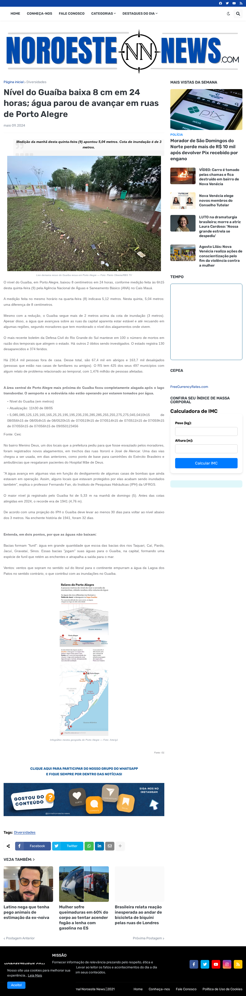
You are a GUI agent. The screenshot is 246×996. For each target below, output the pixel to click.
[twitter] (227, 3)
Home (138, 989)
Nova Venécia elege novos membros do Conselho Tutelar (216, 200)
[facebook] (220, 3)
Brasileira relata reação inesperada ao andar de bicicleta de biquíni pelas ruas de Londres (138, 914)
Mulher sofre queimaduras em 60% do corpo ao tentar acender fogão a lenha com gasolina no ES (83, 917)
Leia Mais (35, 975)
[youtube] (234, 3)
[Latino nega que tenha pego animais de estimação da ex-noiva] (28, 884)
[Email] (109, 846)
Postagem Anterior (20, 938)
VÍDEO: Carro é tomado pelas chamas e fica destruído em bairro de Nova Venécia (219, 177)
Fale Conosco (186, 989)
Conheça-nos (159, 989)
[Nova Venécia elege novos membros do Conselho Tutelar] (183, 200)
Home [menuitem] (15, 14)
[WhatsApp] (89, 846)
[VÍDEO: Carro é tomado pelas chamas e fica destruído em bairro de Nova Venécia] (183, 176)
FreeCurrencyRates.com (189, 387)
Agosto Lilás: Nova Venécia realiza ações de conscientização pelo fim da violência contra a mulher (220, 256)
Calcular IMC (206, 463)
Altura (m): (184, 441)
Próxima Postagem (147, 938)
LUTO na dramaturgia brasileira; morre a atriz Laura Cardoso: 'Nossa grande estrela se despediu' (220, 226)
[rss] (241, 3)
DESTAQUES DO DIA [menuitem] (139, 14)
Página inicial (14, 82)
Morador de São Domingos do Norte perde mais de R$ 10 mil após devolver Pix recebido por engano (204, 149)
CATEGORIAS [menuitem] (102, 14)
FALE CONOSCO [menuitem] (72, 14)
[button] (228, 13)
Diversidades (36, 82)
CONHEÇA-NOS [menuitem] (39, 14)
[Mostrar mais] (120, 846)
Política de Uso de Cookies (222, 989)
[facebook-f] (194, 964)
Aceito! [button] (16, 985)
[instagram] (227, 964)
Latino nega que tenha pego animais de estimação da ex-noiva (26, 912)
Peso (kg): (183, 423)
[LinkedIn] (99, 846)
